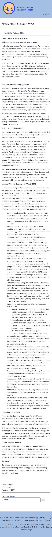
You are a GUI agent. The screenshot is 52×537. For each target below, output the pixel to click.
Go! (43, 499)
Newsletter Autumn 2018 (14, 33)
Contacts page (26, 530)
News (12, 496)
